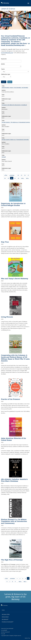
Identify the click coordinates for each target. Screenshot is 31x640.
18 (5, 178)
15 (22, 175)
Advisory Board (5, 616)
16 (25, 175)
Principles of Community (7, 621)
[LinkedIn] (5, 608)
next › (23, 178)
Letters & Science (8, 8)
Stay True (5, 242)
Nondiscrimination (5, 632)
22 (19, 178)
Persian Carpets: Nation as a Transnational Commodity (15, 139)
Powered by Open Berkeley (7, 628)
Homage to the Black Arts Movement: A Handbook (14, 105)
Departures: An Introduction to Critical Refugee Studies (13, 204)
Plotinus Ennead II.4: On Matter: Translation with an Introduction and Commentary (14, 521)
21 (15, 178)
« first (6, 175)
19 (9, 178)
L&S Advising (5, 619)
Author (3, 64)
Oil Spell (4, 157)
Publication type (5, 74)
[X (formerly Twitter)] (2, 608)
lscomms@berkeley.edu (15, 45)
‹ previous (12, 175)
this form (24, 43)
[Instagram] (8, 608)
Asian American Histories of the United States (13, 439)
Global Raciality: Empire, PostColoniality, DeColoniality (15, 87)
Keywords (4, 58)
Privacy (3, 633)
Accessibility (4, 630)
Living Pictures (7, 317)
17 (29, 175)
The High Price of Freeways (12, 560)
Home (3, 610)
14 (18, 175)
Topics (3, 69)
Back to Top (27, 638)
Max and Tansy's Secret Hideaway (14, 278)
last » (28, 178)
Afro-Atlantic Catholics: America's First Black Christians (14, 480)
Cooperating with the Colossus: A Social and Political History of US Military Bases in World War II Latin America (15, 358)
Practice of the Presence (10, 399)
